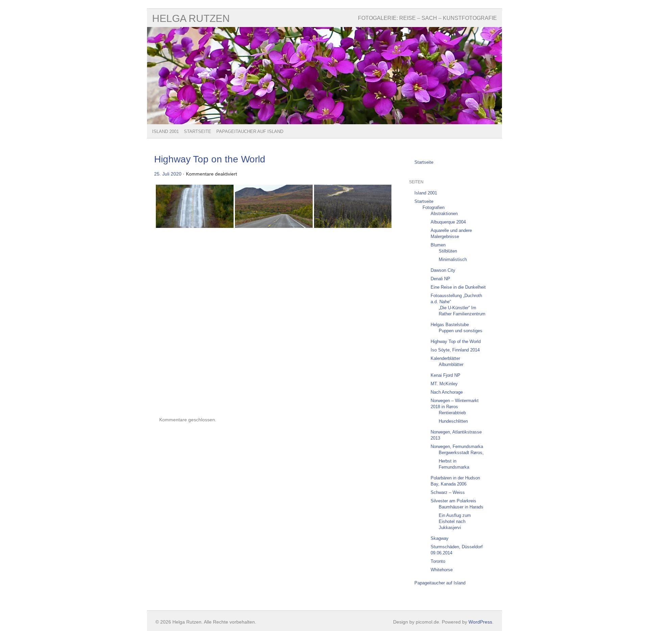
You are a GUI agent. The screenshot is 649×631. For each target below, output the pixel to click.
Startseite (197, 131)
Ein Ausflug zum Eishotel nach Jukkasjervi (455, 521)
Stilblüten (448, 251)
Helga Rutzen (191, 18)
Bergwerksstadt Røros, (461, 452)
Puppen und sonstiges (460, 330)
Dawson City (443, 270)
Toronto (438, 561)
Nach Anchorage (447, 392)
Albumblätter (451, 364)
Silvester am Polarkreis (453, 500)
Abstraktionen (444, 213)
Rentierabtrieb (452, 412)
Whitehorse (442, 569)
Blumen (438, 244)
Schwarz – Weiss (448, 492)
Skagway (440, 538)
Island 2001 (165, 131)
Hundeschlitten (453, 421)
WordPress (480, 622)
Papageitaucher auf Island (249, 131)
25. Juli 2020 (168, 174)
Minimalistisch (453, 259)
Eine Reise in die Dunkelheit (458, 287)
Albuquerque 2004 (448, 222)
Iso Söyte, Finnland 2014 (455, 349)
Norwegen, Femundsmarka (457, 446)
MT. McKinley (444, 383)
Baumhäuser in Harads (461, 506)
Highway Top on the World (209, 159)
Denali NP (440, 278)
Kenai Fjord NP (445, 375)
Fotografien (433, 207)
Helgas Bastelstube (450, 324)
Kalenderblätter (445, 358)
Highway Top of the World (456, 341)
